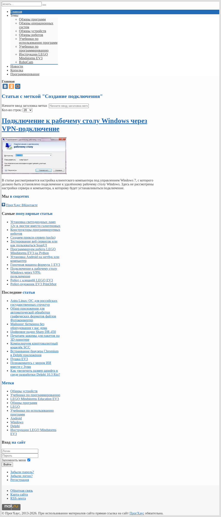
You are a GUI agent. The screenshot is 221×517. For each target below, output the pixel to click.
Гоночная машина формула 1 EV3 (35, 264)
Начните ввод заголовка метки (25, 105)
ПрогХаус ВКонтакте (22, 205)
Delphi (15, 426)
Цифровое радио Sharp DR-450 (33, 332)
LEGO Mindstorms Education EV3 (34, 399)
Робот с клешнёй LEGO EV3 (31, 280)
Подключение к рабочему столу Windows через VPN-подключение (33, 272)
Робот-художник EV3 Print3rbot (33, 284)
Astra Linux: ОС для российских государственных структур (33, 302)
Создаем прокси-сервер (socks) (32, 237)
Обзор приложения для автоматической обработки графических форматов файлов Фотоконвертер (33, 314)
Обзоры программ (23, 403)
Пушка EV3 (19, 359)
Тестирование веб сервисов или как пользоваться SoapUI (33, 243)
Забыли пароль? (22, 472)
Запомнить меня (14, 460)
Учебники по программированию (35, 395)
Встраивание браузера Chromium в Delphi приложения (34, 353)
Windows (16, 422)
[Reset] (44, 5)
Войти (7, 464)
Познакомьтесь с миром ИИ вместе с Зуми (30, 365)
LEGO (15, 406)
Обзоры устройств (24, 391)
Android (16, 418)
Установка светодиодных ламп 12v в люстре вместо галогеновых (35, 224)
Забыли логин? (21, 476)
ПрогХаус (136, 513)
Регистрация (19, 480)
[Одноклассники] (11, 86)
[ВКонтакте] (5, 86)
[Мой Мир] (17, 86)
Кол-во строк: (12, 110)
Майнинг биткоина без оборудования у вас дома (28, 326)
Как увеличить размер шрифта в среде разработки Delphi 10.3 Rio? (35, 372)
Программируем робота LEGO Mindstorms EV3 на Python (33, 251)
